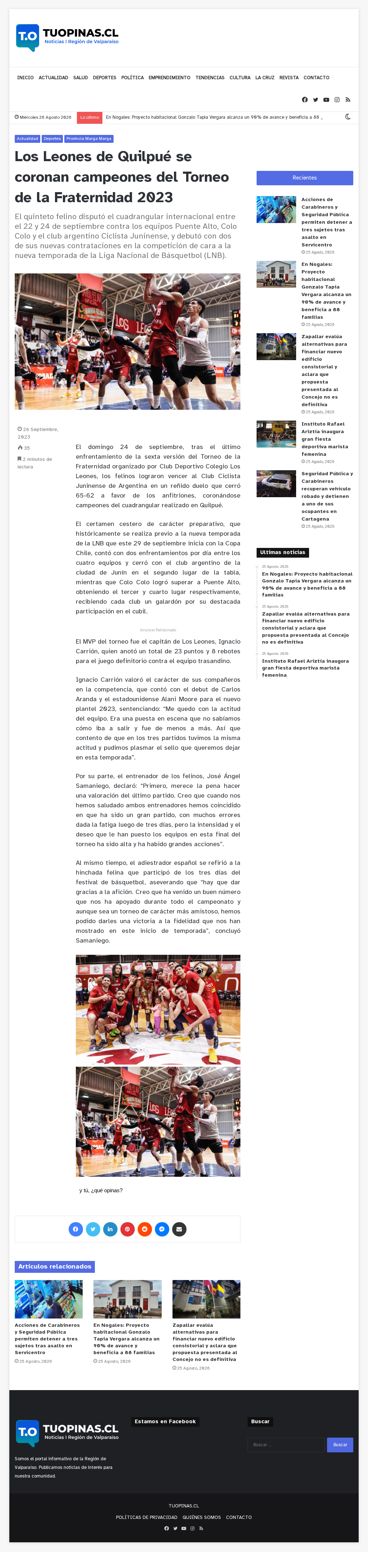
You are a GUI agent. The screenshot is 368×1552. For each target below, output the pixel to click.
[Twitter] (315, 100)
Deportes (52, 138)
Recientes (305, 178)
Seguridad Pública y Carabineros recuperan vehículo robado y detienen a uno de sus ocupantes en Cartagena (327, 496)
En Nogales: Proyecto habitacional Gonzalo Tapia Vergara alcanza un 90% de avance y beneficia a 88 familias (221, 117)
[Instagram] (337, 100)
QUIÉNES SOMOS (202, 1517)
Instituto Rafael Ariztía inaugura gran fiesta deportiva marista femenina (325, 439)
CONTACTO (317, 78)
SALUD (80, 78)
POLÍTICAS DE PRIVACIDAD (147, 1517)
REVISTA (289, 78)
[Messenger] (162, 1229)
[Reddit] (145, 1229)
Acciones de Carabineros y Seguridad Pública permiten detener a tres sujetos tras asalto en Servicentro (47, 1339)
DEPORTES (104, 78)
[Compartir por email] (179, 1229)
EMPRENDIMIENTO (169, 78)
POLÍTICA (132, 78)
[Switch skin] (347, 117)
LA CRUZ (265, 78)
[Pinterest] (127, 1229)
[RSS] (347, 100)
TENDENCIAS (210, 78)
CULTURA (240, 78)
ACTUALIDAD (53, 78)
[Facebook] (304, 100)
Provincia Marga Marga (88, 138)
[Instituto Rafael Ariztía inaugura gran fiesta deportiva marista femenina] (276, 434)
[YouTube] (326, 100)
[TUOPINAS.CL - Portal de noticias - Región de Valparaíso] (67, 37)
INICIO (25, 78)
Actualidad (27, 138)
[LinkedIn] (110, 1229)
